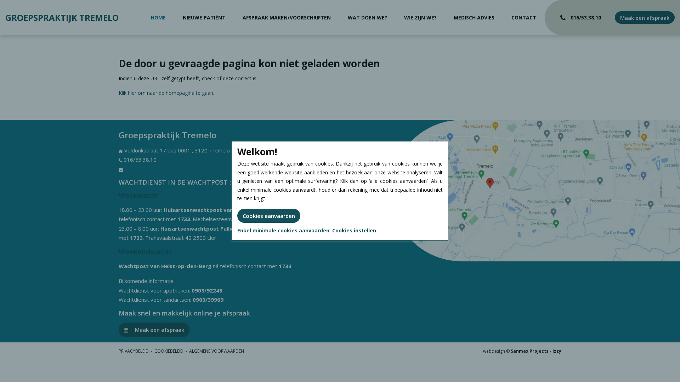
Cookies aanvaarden (269, 215)
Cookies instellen (354, 230)
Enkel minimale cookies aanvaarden (283, 230)
